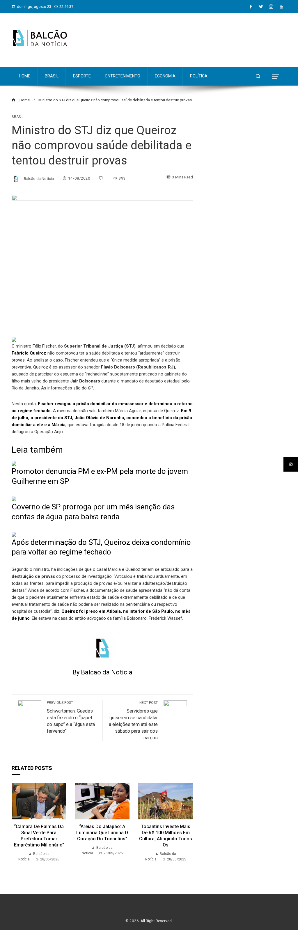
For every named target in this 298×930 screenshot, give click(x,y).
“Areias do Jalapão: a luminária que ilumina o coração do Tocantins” (102, 833)
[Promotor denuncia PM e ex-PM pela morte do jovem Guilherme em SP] (14, 463)
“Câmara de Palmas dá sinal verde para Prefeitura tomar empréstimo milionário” (39, 835)
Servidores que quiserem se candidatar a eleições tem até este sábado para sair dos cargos (133, 721)
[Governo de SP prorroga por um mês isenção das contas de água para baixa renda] (14, 498)
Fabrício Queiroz (29, 353)
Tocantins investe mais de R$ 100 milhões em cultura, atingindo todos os (165, 835)
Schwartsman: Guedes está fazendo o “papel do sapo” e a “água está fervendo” (71, 717)
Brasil (17, 116)
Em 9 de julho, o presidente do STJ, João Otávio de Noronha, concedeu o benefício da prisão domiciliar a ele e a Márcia (102, 417)
